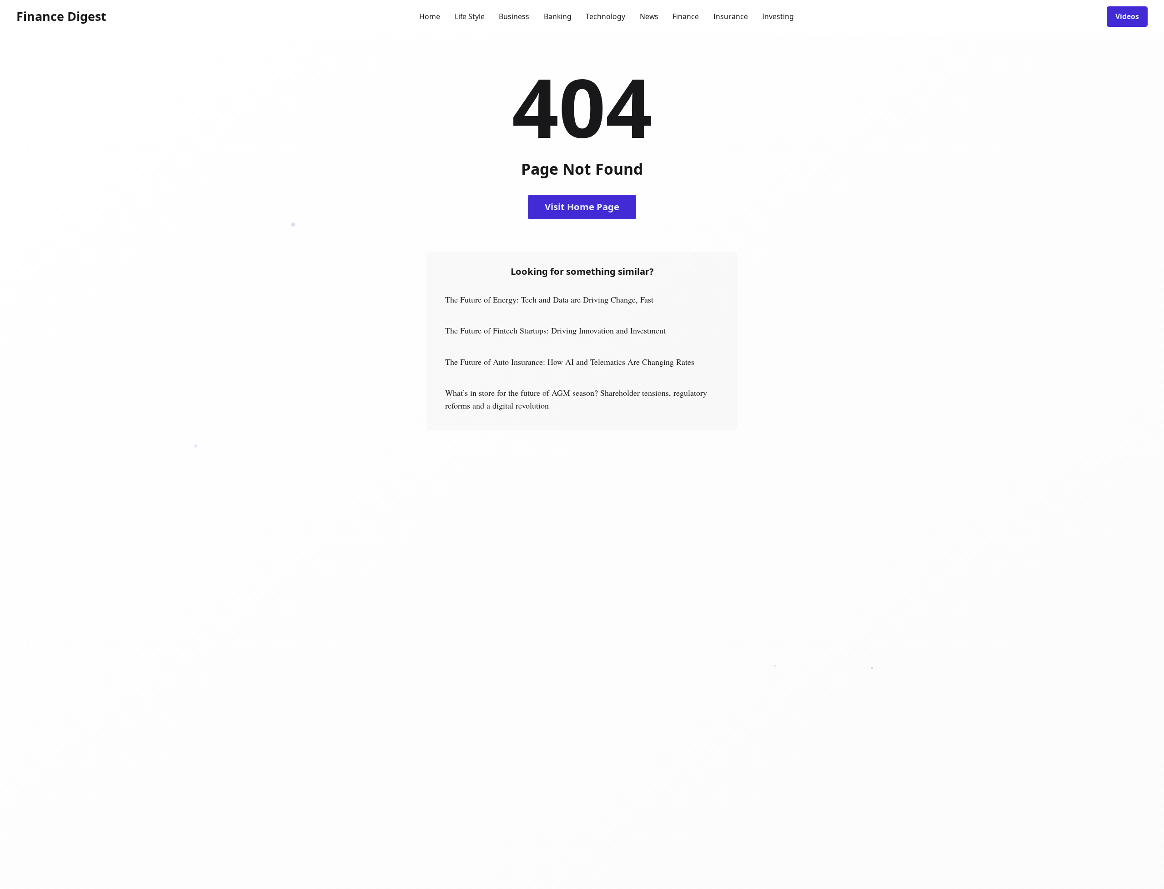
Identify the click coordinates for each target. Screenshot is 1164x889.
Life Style (470, 16)
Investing (778, 16)
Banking (558, 16)
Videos (1127, 16)
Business (514, 16)
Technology (605, 16)
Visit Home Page (582, 206)
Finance (685, 16)
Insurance (730, 16)
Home (429, 16)
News (649, 16)
